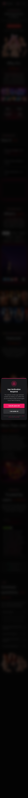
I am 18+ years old (14, 406)
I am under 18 (14, 411)
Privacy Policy (17, 417)
